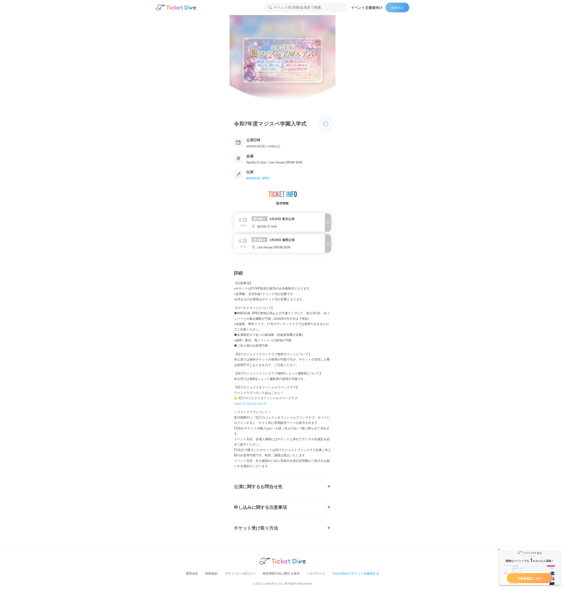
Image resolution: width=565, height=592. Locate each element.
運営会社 (192, 573)
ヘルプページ (316, 573)
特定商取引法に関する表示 (281, 573)
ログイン (397, 7)
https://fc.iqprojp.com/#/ (250, 403)
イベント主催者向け (367, 7)
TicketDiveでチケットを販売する (355, 573)
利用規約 (211, 573)
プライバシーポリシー (240, 573)
